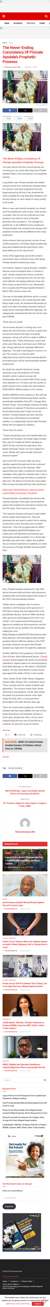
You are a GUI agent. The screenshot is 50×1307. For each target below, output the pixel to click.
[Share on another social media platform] (40, 110)
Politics (31, 23)
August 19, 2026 (25, 990)
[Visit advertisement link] (25, 6)
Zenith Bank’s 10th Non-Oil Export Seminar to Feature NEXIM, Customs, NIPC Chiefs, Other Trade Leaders (23, 1025)
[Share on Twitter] (25, 110)
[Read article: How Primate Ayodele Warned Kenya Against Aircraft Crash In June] (25, 885)
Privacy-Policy (27, 1281)
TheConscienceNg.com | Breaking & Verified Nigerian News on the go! (23, 1287)
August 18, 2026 (25, 1032)
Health (6, 1061)
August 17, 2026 (25, 1070)
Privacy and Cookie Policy (19, 1304)
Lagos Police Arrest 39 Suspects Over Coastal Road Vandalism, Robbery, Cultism (24, 860)
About (5, 1281)
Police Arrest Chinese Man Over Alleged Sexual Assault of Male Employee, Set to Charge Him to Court (25, 944)
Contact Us (14, 1281)
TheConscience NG (13, 67)
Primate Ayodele (15, 768)
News (6, 23)
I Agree (37, 1304)
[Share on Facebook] (10, 110)
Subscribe (9, 1206)
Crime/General (9, 938)
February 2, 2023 (31, 67)
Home (5, 43)
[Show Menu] (4, 16)
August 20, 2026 (27, 867)
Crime (42, 23)
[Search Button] (46, 16)
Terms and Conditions (11, 1284)
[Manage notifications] (44, 1301)
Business (18, 23)
